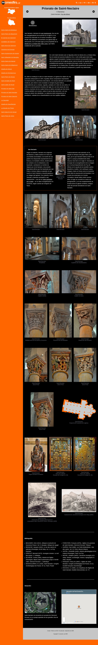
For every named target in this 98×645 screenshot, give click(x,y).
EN (89, 2)
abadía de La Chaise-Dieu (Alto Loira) (36, 44)
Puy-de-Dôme (65, 14)
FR (93, 2)
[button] (95, 2)
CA (80, 2)
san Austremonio (46, 33)
